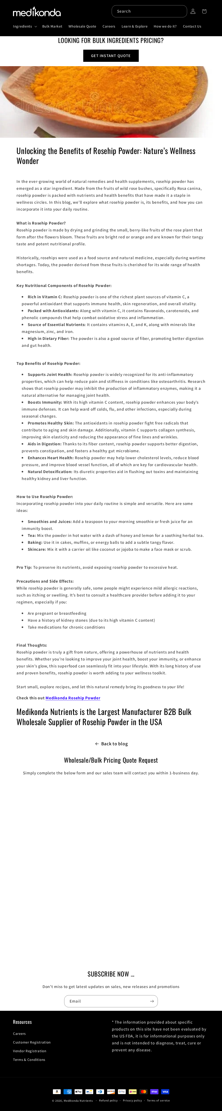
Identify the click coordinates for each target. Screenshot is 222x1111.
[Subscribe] (152, 1001)
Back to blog (114, 744)
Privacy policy (132, 1100)
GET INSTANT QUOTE (111, 55)
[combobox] (149, 11)
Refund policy (108, 1100)
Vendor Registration (29, 1051)
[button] (24, 26)
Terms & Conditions (29, 1059)
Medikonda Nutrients (78, 1101)
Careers (19, 1033)
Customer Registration (32, 1042)
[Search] (181, 11)
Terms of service (158, 1100)
